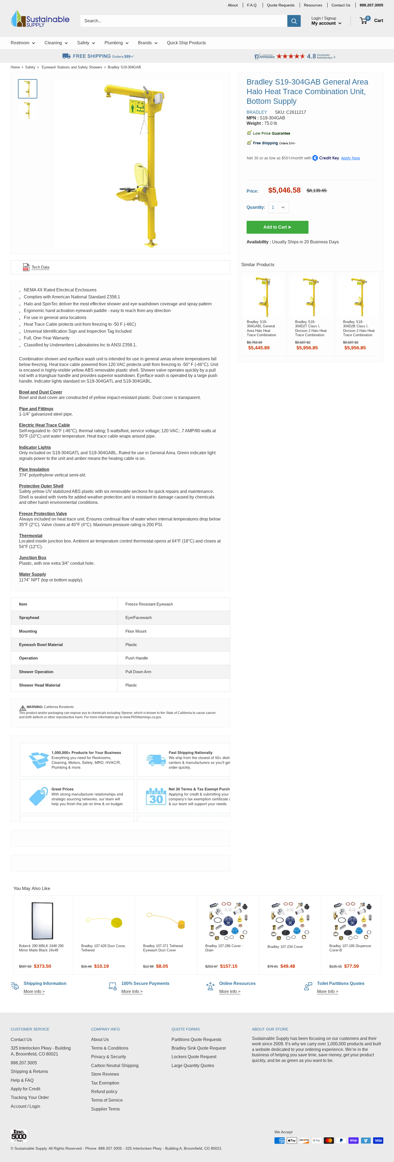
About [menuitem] (233, 5)
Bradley (257, 112)
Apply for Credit (25, 1089)
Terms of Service (107, 1100)
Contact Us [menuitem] (341, 5)
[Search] (294, 21)
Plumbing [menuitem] (114, 43)
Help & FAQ (22, 1080)
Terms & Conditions (109, 1048)
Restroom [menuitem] (20, 43)
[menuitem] (371, 5)
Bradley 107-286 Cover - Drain (224, 948)
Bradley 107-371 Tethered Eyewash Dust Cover (163, 948)
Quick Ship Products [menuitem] (186, 43)
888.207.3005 (24, 1063)
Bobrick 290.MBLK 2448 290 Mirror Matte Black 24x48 (41, 948)
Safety (30, 67)
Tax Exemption (105, 1083)
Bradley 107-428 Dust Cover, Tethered (103, 948)
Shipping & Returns (29, 1071)
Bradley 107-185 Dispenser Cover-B (350, 948)
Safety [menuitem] (83, 43)
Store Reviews (105, 1074)
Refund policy (104, 1091)
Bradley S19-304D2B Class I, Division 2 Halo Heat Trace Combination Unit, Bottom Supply (359, 328)
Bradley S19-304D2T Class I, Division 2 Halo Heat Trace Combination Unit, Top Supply (311, 328)
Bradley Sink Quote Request (199, 1048)
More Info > (132, 991)
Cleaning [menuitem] (53, 43)
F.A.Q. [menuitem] (252, 5)
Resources (313, 5)
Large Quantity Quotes (193, 1065)
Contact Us (21, 1039)
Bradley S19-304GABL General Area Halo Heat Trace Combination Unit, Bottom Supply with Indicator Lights (262, 328)
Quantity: (256, 207)
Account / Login (25, 1106)
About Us (100, 1039)
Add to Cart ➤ (277, 227)
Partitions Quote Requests (196, 1039)
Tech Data (40, 267)
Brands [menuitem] (145, 43)
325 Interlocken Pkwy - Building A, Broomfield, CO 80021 (41, 1051)
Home (15, 67)
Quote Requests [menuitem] (281, 5)
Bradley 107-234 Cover (285, 947)
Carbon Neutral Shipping (115, 1065)
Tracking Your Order (30, 1097)
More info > (34, 991)
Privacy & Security (108, 1056)
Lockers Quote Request (194, 1056)
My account (324, 23)
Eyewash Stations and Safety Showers (72, 67)
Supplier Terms (105, 1109)
